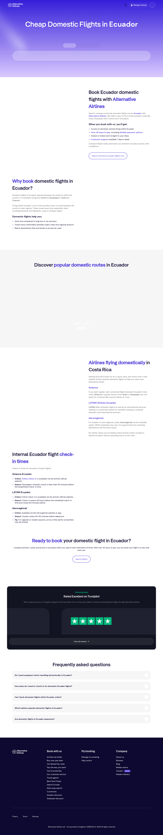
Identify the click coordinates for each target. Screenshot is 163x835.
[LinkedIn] (33, 799)
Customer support (99, 139)
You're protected (54, 771)
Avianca (93, 387)
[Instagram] (28, 799)
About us (120, 757)
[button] (152, 5)
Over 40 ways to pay (100, 132)
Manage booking (139, 5)
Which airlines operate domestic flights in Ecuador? (38, 708)
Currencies (52, 791)
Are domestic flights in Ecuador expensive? (35, 719)
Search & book (53, 784)
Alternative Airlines (97, 116)
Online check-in (29, 478)
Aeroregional (96, 418)
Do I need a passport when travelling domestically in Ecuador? (43, 675)
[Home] (15, 5)
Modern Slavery (123, 774)
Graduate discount (55, 798)
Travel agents (53, 778)
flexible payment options (131, 132)
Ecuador (137, 113)
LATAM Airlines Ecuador (102, 402)
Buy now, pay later (55, 760)
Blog (118, 764)
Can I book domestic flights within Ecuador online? (38, 697)
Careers (119, 771)
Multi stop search (54, 788)
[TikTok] (24, 799)
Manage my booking (90, 757)
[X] (19, 799)
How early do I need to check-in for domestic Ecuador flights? (43, 686)
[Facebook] (14, 799)
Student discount (54, 795)
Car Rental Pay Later (56, 764)
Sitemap (35, 816)
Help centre (87, 760)
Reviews (119, 760)
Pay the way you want (56, 767)
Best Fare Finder (54, 781)
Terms (25, 816)
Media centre (122, 767)
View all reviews (80, 641)
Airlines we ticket (54, 757)
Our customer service (56, 774)
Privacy (15, 816)
